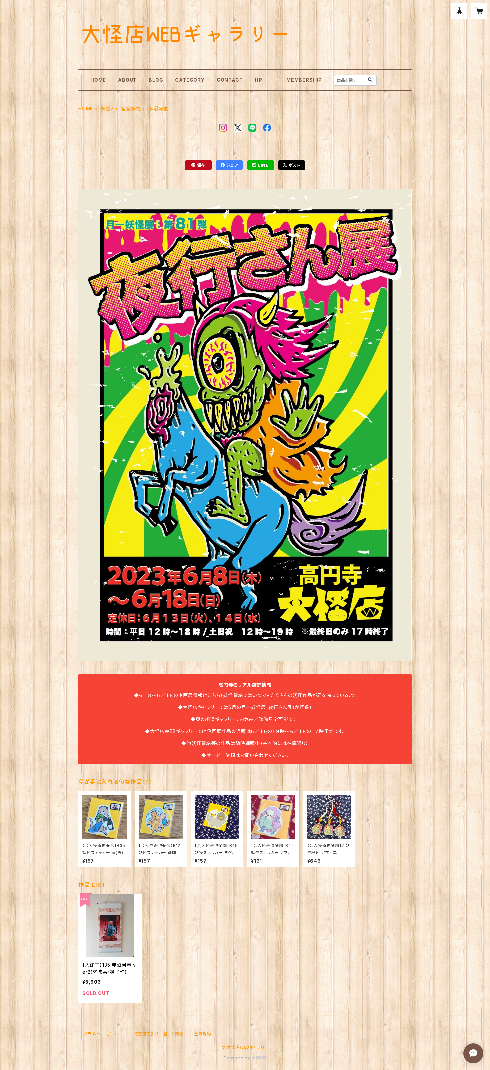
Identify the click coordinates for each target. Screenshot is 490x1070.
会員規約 (202, 1033)
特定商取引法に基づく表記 (159, 1033)
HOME (98, 80)
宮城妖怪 (131, 108)
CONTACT (230, 80)
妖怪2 (107, 108)
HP (258, 80)
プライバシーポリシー (103, 1033)
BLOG (156, 80)
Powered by (238, 1057)
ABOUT (127, 80)
